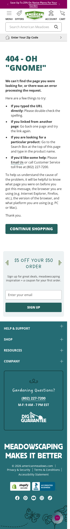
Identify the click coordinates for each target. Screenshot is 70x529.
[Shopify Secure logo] (20, 486)
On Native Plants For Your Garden (42, 4)
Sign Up (33, 307)
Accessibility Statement (33, 474)
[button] (9, 15)
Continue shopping (31, 228)
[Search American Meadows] (56, 27)
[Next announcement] (59, 4)
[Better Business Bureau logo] (44, 486)
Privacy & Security (18, 470)
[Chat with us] (57, 518)
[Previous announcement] (7, 4)
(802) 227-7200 (34, 398)
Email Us (17, 162)
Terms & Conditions (47, 470)
